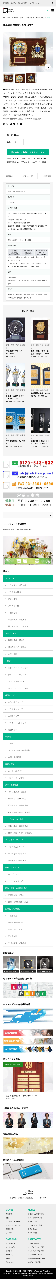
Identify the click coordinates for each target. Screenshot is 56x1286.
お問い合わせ (32, 1229)
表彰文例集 (10, 1229)
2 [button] (25, 1090)
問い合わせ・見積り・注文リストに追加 (27, 152)
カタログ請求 (32, 1233)
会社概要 (9, 1214)
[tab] (9, 176)
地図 (7, 1218)
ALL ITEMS (22, 162)
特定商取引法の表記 (13, 1221)
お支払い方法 (32, 1221)
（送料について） (20, 220)
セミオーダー (10, 1243)
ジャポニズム (10, 1247)
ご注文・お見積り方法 (36, 1214)
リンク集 (9, 1233)
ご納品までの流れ (28, 176)
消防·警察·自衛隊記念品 (36, 1258)
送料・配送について (35, 1218)
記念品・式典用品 (34, 1262)
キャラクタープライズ (36, 1251)
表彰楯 (8, 1258)
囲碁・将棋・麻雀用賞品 (16, 192)
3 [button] (28, 1090)
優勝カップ (10, 1255)
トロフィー (10, 1251)
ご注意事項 (47, 176)
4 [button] (30, 1090)
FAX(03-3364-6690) (38, 100)
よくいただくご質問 (35, 1225)
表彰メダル (10, 1262)
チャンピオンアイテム (36, 1255)
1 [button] (23, 1090)
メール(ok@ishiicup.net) (18, 100)
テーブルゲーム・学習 (37, 162)
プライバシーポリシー (13, 1225)
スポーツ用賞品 (33, 1243)
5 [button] (32, 1090)
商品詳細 (9, 176)
